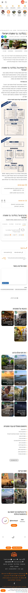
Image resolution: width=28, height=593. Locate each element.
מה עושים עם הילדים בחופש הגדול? (20, 485)
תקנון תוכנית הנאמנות (7, 586)
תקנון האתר (24, 586)
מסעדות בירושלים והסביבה (20, 440)
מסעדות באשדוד (22, 454)
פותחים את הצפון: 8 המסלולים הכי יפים (21, 398)
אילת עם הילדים (22, 445)
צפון (22, 569)
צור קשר (21, 559)
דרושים (14, 559)
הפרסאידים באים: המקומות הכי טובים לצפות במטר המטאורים (21, 413)
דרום (6, 569)
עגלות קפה (23, 429)
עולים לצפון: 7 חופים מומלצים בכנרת (20, 383)
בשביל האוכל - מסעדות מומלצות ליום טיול (16, 434)
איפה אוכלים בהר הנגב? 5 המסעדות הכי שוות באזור (8, 323)
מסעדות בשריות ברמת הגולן (20, 289)
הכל (24, 224)
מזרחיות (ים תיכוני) (18, 51)
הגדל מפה (5, 283)
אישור (3, 590)
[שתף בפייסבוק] (2, 36)
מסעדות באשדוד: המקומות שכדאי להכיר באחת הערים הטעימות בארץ (21, 338)
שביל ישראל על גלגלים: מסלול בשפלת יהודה (9, 500)
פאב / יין (4, 51)
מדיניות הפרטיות (19, 591)
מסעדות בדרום (22, 443)
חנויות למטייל (7, 559)
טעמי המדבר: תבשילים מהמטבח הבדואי (8, 398)
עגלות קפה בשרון (22, 449)
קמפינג (11, 566)
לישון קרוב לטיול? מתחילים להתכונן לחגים (21, 500)
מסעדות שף (10, 51)
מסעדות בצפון (22, 436)
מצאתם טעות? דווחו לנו (4, 258)
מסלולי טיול (16, 564)
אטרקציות (22, 564)
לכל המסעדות (14, 460)
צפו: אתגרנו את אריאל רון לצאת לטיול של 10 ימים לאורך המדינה (8, 413)
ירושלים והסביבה (13, 569)
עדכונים (4, 224)
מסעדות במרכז (22, 438)
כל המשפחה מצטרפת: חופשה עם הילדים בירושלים (8, 367)
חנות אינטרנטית (18, 562)
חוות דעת (18, 224)
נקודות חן (10, 564)
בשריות (25, 51)
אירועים (5, 564)
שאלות (11, 224)
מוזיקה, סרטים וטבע (8, 486)
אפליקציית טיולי (22, 431)
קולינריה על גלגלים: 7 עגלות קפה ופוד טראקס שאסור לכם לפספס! (20, 322)
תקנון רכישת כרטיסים (17, 586)
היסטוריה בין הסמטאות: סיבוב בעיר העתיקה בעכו (8, 382)
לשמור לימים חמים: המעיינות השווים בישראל (21, 367)
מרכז (19, 569)
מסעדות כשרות (22, 447)
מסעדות (16, 566)
